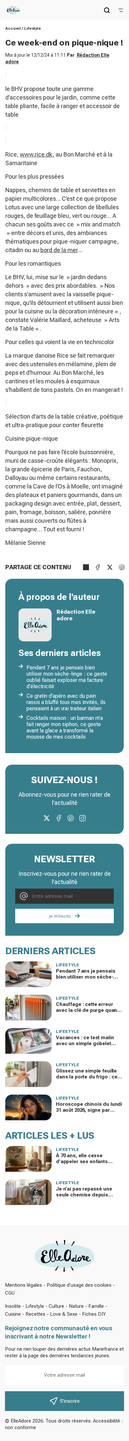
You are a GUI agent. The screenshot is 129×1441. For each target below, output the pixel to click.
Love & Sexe (63, 1314)
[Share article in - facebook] (98, 567)
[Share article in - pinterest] (122, 567)
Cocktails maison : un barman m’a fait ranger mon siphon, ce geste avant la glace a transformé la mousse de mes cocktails (64, 727)
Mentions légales (23, 1285)
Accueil (13, 28)
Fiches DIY (94, 1314)
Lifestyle (32, 28)
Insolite (13, 1306)
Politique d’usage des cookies (79, 1285)
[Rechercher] (107, 10)
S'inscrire (70, 1401)
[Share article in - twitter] (110, 567)
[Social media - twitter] (46, 818)
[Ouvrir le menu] (121, 10)
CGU (10, 1293)
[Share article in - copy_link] (86, 567)
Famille (96, 1306)
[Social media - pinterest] (70, 818)
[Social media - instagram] (82, 818)
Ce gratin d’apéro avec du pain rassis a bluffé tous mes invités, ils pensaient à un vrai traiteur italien (66, 702)
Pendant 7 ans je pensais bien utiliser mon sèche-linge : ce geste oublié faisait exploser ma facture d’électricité (66, 677)
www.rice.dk (36, 154)
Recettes (35, 1314)
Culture (56, 1306)
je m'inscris (60, 916)
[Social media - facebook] (58, 818)
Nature (76, 1306)
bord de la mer (59, 250)
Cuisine (13, 1314)
